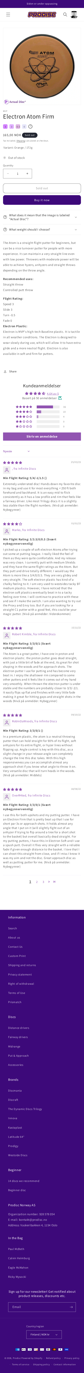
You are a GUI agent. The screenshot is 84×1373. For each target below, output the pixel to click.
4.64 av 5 (53, 393)
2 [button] (37, 882)
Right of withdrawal (21, 984)
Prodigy (13, 1146)
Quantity (8, 165)
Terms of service (20, 1364)
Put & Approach (18, 1055)
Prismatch (14, 1002)
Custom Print (17, 956)
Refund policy (53, 1358)
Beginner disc (17, 1190)
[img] (12, 463)
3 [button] (43, 882)
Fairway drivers (18, 1037)
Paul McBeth (16, 1249)
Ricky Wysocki (17, 1277)
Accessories (15, 1065)
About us (14, 937)
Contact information (65, 1364)
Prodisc (17, 1358)
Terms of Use (16, 993)
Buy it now (42, 200)
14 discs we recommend (24, 1181)
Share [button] (13, 371)
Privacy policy (72, 1358)
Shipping (21, 140)
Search (12, 928)
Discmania (15, 1090)
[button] (8, 14)
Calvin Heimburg (19, 1258)
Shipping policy (41, 1364)
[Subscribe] (71, 1307)
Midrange (14, 1046)
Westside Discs (17, 1155)
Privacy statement (20, 974)
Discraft (13, 1100)
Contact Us (15, 947)
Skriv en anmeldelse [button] (42, 436)
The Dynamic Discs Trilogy (25, 1109)
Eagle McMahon (18, 1267)
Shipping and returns (22, 965)
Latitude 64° (16, 1137)
